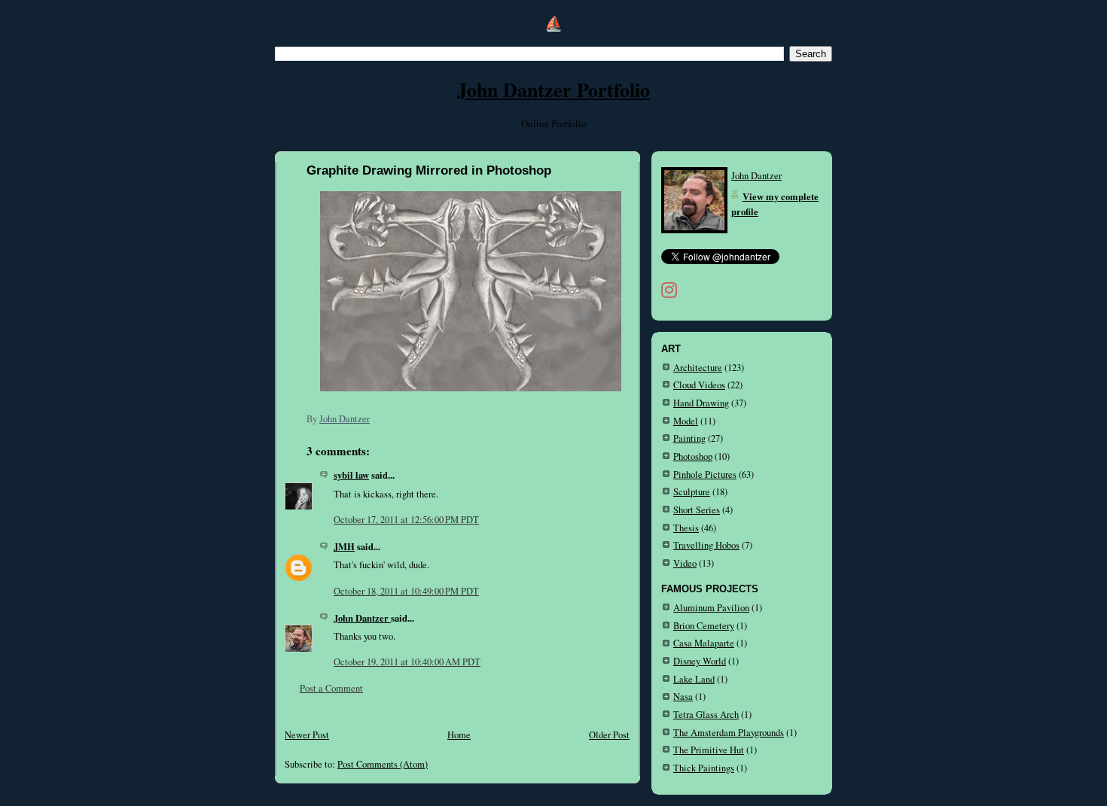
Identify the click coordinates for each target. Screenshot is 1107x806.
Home (459, 734)
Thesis (686, 528)
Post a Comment (331, 688)
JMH (344, 546)
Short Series (696, 509)
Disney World (699, 661)
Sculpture (691, 491)
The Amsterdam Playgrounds (728, 732)
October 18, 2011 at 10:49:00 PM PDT (406, 591)
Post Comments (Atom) (382, 764)
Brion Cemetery (703, 625)
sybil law (351, 475)
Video (685, 563)
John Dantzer (362, 618)
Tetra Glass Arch (706, 714)
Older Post (609, 734)
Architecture (697, 367)
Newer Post (307, 734)
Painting (689, 438)
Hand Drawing (701, 403)
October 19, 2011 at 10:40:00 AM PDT (407, 661)
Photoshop (692, 456)
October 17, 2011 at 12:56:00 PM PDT (406, 519)
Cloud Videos (699, 385)
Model (685, 421)
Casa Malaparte (703, 643)
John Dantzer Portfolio (553, 89)
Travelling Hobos (706, 545)
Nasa (683, 696)
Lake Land (694, 679)
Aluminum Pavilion (711, 607)
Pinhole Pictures (704, 474)
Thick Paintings (703, 768)
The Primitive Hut (708, 750)
